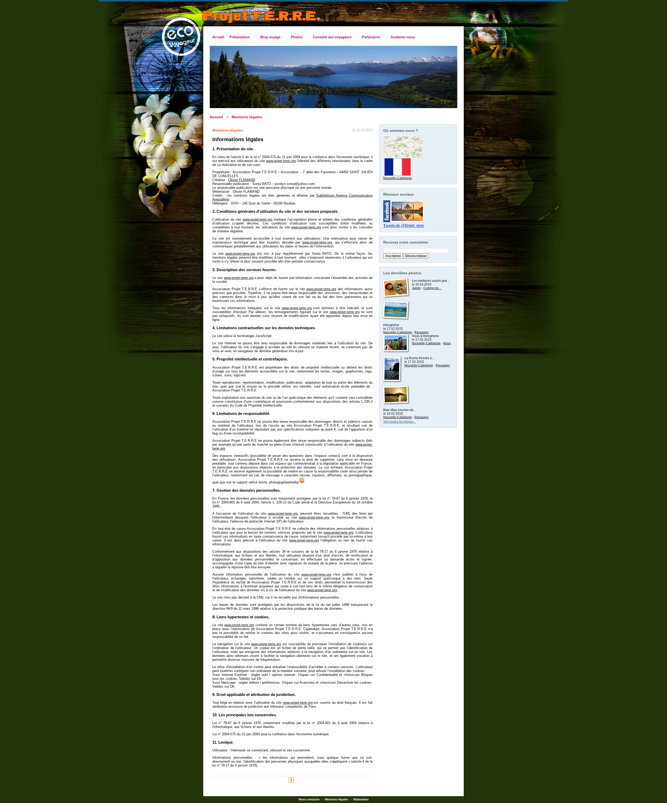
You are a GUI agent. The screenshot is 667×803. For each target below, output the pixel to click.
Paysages (422, 332)
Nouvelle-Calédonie (397, 178)
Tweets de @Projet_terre (403, 225)
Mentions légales (247, 117)
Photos (295, 37)
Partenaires (369, 37)
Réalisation (361, 799)
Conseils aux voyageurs (330, 37)
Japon (416, 288)
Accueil (218, 37)
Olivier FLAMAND (241, 180)
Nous (447, 343)
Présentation (238, 37)
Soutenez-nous (403, 37)
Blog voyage (269, 37)
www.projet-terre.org (281, 161)
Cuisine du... (432, 288)
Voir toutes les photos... (399, 422)
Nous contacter (309, 799)
